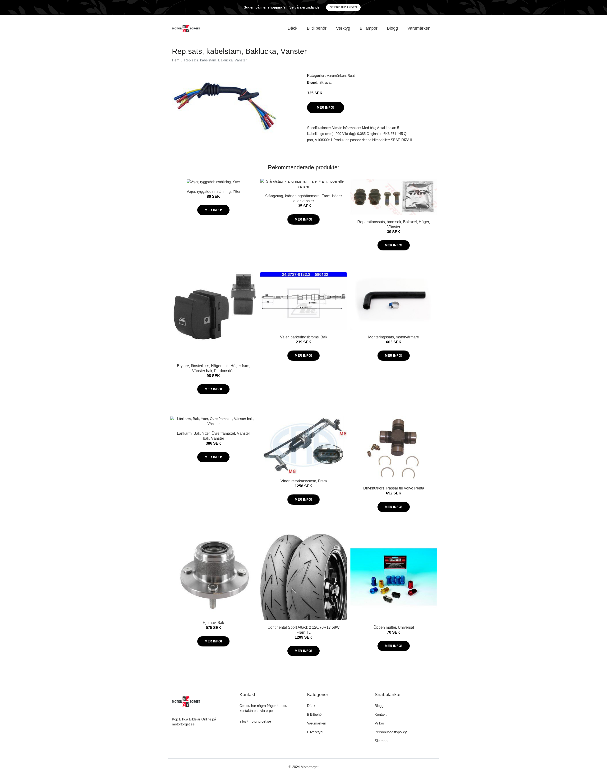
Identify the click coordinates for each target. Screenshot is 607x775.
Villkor (379, 723)
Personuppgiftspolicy (391, 732)
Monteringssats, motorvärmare (393, 337)
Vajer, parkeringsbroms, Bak (303, 337)
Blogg (392, 28)
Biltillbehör (316, 28)
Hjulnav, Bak (213, 623)
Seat (351, 76)
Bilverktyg (314, 732)
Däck (292, 28)
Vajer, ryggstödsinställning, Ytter (213, 191)
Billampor (368, 28)
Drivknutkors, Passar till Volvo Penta (393, 488)
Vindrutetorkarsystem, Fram (304, 481)
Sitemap (381, 741)
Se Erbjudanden (343, 7)
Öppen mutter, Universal (393, 627)
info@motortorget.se (255, 721)
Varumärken (418, 28)
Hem (175, 60)
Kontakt (380, 714)
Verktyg (343, 28)
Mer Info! (325, 107)
